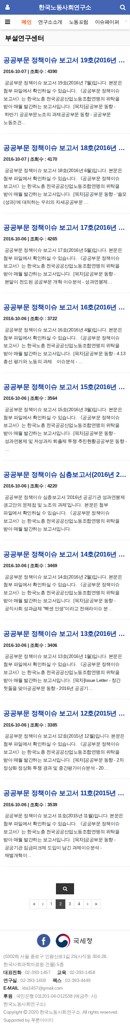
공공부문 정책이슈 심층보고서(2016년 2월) (65, 474)
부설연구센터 (24, 38)
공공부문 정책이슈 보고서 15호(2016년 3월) (65, 386)
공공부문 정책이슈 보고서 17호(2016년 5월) (65, 227)
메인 (26, 22)
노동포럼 (78, 22)
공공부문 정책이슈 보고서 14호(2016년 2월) (65, 554)
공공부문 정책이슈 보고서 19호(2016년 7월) (65, 60)
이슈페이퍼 (107, 22)
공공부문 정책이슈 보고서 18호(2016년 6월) (65, 147)
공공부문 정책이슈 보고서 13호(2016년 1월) (65, 633)
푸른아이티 (42, 1020)
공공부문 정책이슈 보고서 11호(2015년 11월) (65, 793)
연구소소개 (50, 22)
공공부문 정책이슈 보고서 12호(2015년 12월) (65, 713)
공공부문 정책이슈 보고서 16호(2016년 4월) (65, 307)
